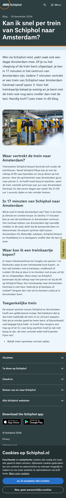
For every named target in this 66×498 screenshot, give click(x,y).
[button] (63, 249)
